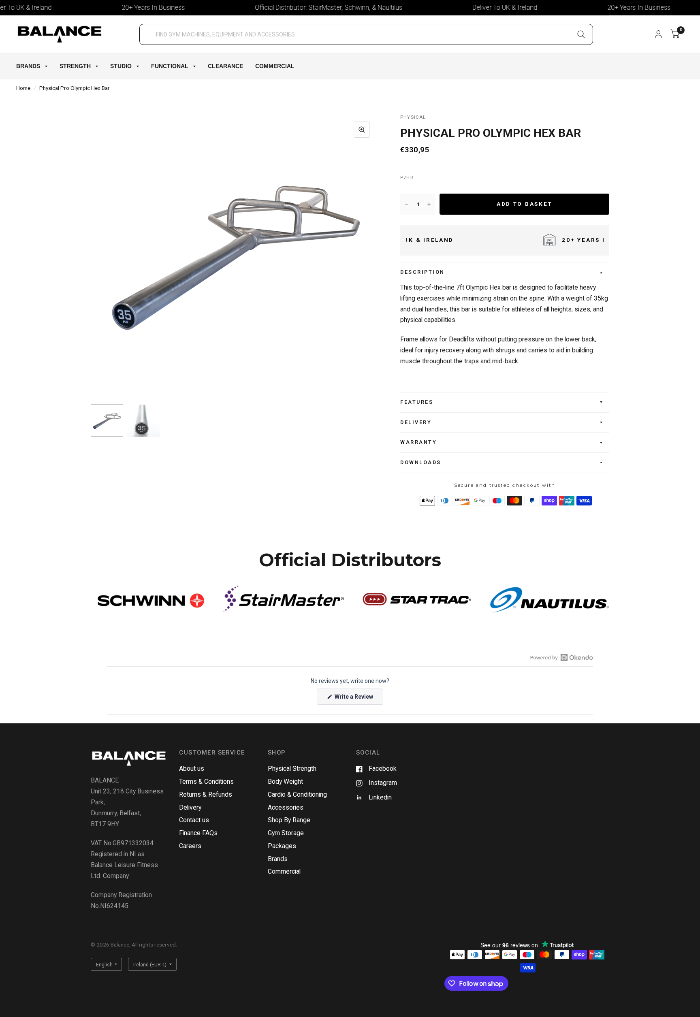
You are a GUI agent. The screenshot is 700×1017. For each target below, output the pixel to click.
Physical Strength (292, 768)
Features (416, 402)
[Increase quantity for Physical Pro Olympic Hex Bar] (429, 204)
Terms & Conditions (206, 781)
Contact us (194, 820)
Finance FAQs (198, 833)
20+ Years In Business (128, 7)
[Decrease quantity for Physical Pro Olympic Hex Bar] (407, 204)
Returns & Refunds (205, 794)
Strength (75, 66)
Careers (190, 846)
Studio (121, 66)
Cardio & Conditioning (297, 794)
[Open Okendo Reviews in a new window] (561, 657)
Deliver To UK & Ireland (479, 7)
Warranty (418, 442)
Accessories (285, 807)
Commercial (275, 66)
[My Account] (658, 34)
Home (23, 88)
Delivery (415, 422)
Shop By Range (289, 820)
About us (191, 768)
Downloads (420, 462)
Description (422, 272)
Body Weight (285, 781)
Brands (28, 66)
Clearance (225, 66)
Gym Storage (286, 833)
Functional (169, 66)
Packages (282, 846)
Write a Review (355, 699)
